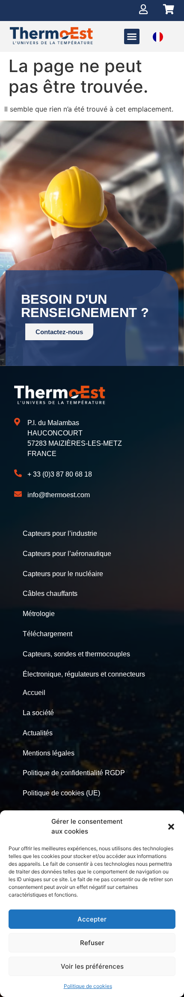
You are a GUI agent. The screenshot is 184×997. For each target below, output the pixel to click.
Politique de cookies (88, 986)
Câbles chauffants (50, 593)
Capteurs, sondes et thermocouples (76, 654)
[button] (171, 826)
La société (38, 712)
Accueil (34, 692)
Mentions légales (48, 753)
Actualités (38, 733)
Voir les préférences (92, 966)
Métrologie (39, 613)
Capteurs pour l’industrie (60, 533)
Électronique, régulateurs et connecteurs (84, 674)
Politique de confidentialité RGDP (74, 772)
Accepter (92, 919)
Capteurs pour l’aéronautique (67, 553)
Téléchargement (47, 633)
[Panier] (168, 9)
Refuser (92, 943)
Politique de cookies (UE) (61, 793)
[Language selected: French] (158, 37)
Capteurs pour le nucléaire (63, 573)
